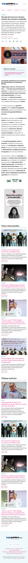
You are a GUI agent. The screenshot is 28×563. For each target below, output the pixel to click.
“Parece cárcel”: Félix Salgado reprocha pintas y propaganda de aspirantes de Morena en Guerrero (13, 322)
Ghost (19, 558)
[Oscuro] (23, 4)
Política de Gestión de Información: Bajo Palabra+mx (14, 551)
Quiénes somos (18, 548)
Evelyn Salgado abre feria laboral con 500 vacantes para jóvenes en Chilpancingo (12, 360)
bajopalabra (4, 260)
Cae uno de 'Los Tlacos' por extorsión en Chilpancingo (10, 251)
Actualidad (16, 10)
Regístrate (8, 548)
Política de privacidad (14, 550)
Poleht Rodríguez (5, 524)
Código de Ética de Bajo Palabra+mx (14, 553)
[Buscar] (25, 4)
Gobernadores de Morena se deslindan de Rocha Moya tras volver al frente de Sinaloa (14, 404)
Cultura (23, 10)
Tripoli (23, 558)
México (3, 10)
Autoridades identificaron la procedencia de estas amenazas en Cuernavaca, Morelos (14, 74)
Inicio (13, 548)
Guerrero (9, 10)
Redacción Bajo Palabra (7, 36)
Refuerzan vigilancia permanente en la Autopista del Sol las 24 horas (13, 286)
